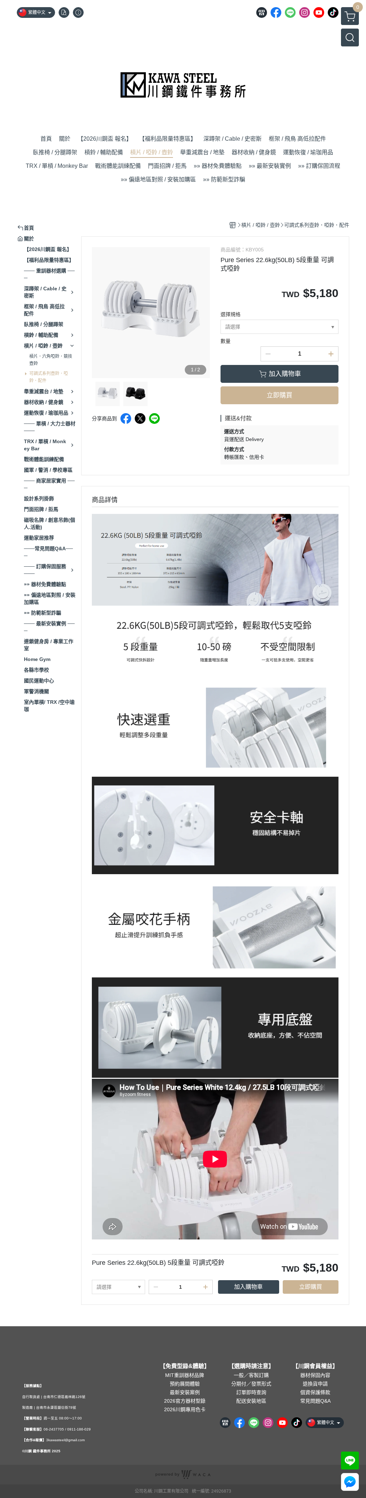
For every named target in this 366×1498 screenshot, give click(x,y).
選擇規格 (231, 314)
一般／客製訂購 (251, 1375)
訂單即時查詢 (251, 1392)
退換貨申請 (315, 1383)
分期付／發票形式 (251, 1383)
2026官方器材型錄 (185, 1400)
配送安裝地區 (251, 1400)
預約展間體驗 (185, 1383)
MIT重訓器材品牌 (184, 1375)
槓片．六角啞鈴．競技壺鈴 (50, 360)
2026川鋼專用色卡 (185, 1409)
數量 (226, 341)
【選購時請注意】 (251, 1366)
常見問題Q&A (315, 1400)
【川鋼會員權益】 (315, 1366)
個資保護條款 (315, 1392)
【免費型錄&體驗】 (185, 1366)
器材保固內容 (315, 1375)
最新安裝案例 (185, 1392)
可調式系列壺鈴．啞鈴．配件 (48, 377)
